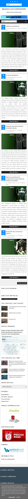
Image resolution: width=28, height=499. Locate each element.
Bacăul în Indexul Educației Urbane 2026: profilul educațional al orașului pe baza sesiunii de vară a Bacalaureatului (12, 332)
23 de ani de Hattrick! (12, 75)
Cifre (18, 182)
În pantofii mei (12, 319)
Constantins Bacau (10, 131)
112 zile (18, 28)
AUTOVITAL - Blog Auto (7, 396)
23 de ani (19, 77)
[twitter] (12, 1)
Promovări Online (5, 399)
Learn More (11, 497)
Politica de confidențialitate (8, 459)
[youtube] (15, 1)
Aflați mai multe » (14, 70)
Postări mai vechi (22, 283)
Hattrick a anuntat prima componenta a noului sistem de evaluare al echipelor (15, 178)
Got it (18, 497)
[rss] (17, 1)
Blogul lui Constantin (14, 9)
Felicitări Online (5, 401)
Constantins (19, 130)
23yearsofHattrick (10, 79)
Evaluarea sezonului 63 (12, 26)
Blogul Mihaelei (5, 394)
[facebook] (10, 1)
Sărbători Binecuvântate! (15, 313)
